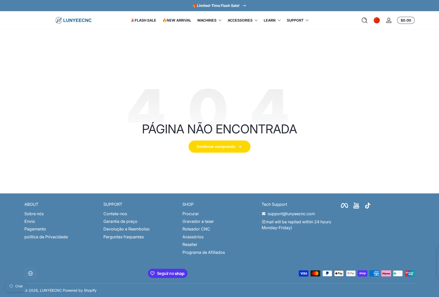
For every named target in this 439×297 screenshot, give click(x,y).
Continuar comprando (216, 146)
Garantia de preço (120, 221)
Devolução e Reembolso (126, 229)
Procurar (190, 213)
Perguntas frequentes (123, 236)
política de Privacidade (46, 236)
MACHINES (206, 20)
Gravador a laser (198, 221)
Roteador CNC (196, 229)
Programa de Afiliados (203, 252)
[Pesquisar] (365, 20)
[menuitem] (61, 213)
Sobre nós (34, 213)
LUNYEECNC (51, 290)
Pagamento (35, 229)
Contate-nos (115, 213)
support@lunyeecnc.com (291, 213)
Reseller (189, 244)
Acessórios (192, 236)
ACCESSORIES (240, 20)
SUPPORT (295, 20)
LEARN (270, 20)
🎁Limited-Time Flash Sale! (216, 5)
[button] (364, 20)
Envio (29, 221)
